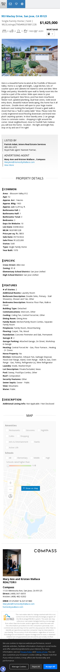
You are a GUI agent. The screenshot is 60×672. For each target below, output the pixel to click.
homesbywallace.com (13, 606)
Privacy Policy (26, 652)
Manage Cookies (19, 666)
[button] (2, 668)
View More (9, 165)
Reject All (36, 666)
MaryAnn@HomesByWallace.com (19, 162)
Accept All (50, 666)
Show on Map (31, 488)
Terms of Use (41, 652)
